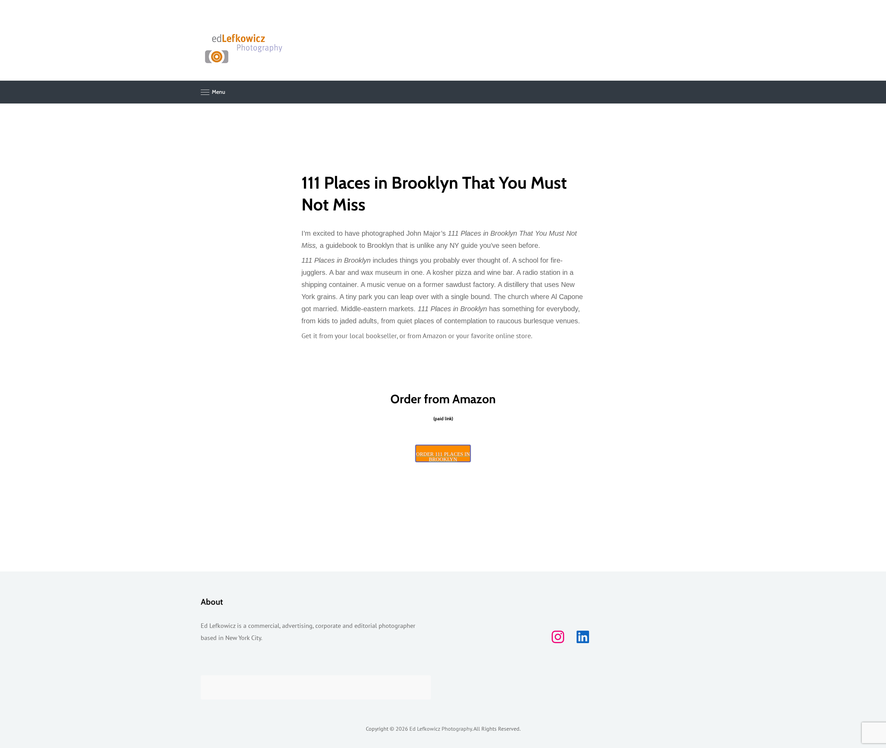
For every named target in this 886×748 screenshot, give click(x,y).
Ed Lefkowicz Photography (440, 728)
